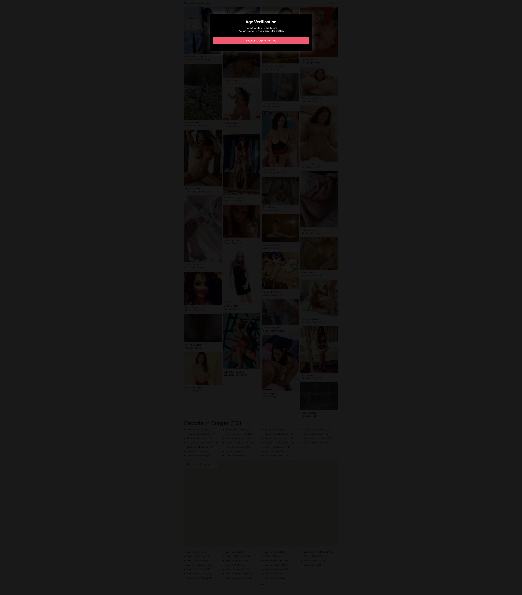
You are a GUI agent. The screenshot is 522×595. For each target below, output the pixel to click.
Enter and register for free (261, 40)
